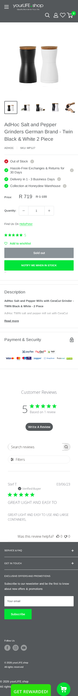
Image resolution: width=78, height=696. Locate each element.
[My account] (56, 15)
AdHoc (9, 147)
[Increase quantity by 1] (49, 210)
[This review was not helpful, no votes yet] (65, 536)
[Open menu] (6, 7)
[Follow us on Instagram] (16, 648)
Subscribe (18, 614)
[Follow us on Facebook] (7, 648)
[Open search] (47, 15)
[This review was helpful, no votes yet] (57, 536)
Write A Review (39, 427)
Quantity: (10, 210)
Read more (11, 320)
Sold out (39, 253)
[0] (70, 15)
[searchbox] (35, 446)
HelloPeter (26, 224)
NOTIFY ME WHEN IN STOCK (39, 265)
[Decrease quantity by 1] (23, 210)
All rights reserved (13, 667)
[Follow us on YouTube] (24, 648)
